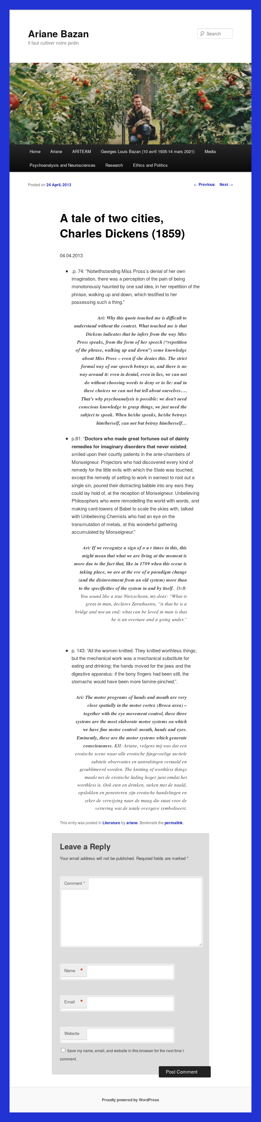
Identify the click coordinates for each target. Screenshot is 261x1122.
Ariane (56, 151)
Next (226, 184)
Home (35, 151)
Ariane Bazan (58, 33)
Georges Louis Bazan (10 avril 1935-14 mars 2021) (147, 151)
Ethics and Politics (150, 165)
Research (114, 165)
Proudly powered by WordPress (130, 1100)
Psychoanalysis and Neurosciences (62, 165)
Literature (111, 822)
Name (73, 970)
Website (71, 1033)
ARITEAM (81, 151)
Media (210, 151)
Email (73, 1002)
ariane (132, 822)
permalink (174, 822)
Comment (74, 883)
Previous (204, 184)
